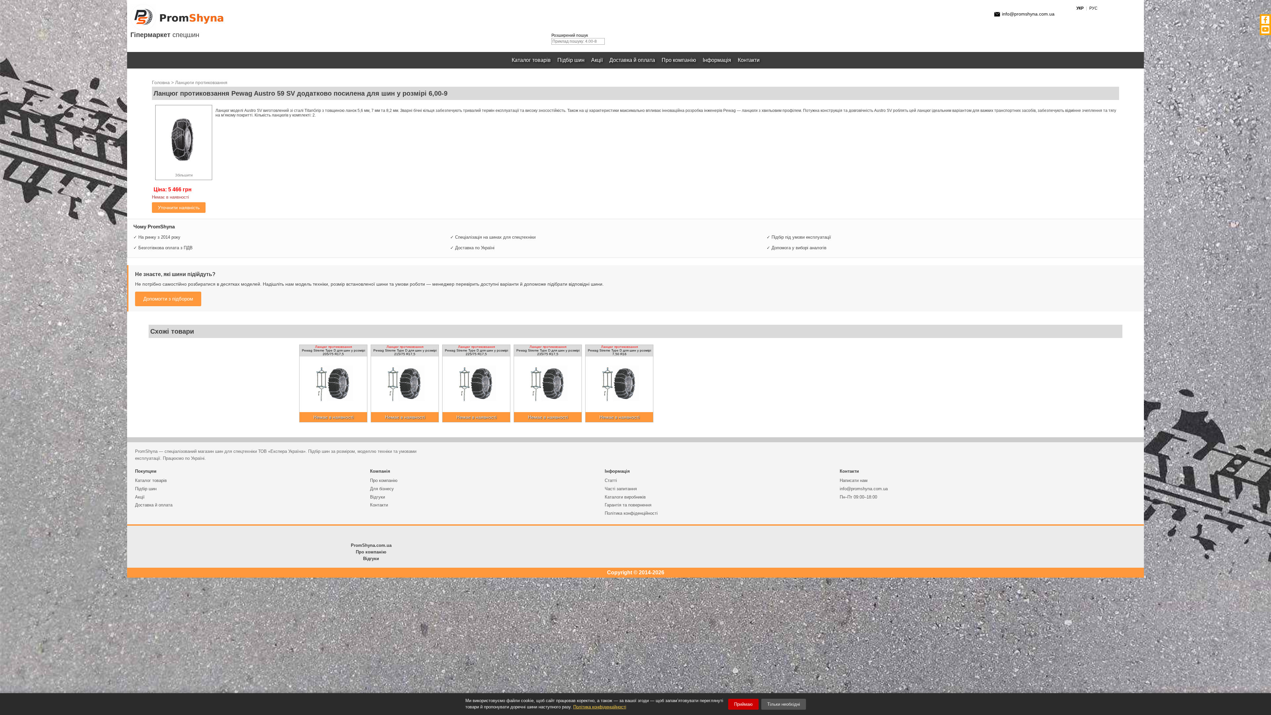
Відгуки (377, 497)
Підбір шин (571, 60)
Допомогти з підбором (168, 299)
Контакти (748, 60)
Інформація (717, 60)
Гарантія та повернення (628, 504)
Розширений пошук (569, 35)
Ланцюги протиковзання (201, 82)
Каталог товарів (531, 60)
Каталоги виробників (625, 497)
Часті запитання (621, 488)
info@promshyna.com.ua (1028, 14)
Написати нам (854, 480)
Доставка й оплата (632, 60)
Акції (596, 60)
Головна (161, 82)
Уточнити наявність (179, 207)
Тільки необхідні (783, 704)
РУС (1093, 8)
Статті (611, 480)
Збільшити (184, 175)
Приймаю (743, 704)
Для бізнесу (382, 488)
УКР (1080, 8)
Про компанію (679, 60)
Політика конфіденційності (631, 513)
